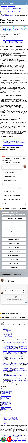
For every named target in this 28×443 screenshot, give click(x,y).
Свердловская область (6, 392)
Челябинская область (6, 396)
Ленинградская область (6, 389)
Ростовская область (5, 393)
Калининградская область (7, 410)
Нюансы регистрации (8, 333)
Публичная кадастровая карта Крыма (11, 373)
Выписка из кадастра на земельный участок (13, 360)
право (10, 29)
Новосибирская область (6, 409)
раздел (22, 29)
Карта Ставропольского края (10, 38)
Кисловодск (17, 28)
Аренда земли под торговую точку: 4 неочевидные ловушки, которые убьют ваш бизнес (14, 343)
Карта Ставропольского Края (10, 41)
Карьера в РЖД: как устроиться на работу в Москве (15, 356)
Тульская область (5, 400)
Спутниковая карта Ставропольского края (13, 40)
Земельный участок (7, 331)
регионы (2, 30)
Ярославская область (6, 394)
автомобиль (10, 26)
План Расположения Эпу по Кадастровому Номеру (15, 378)
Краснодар (16, 436)
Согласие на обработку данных (10, 417)
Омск (24, 435)
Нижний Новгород (17, 435)
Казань (10, 435)
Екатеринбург (5, 435)
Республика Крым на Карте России (11, 143)
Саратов (14, 441)
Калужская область (5, 398)
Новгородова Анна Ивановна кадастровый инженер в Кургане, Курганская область (15, 364)
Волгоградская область (6, 411)
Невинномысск (3, 29)
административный (19, 26)
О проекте (5, 423)
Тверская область (5, 408)
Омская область (4, 397)
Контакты (5, 422)
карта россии (10, 28)
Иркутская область (5, 404)
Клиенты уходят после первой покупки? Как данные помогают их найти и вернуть (15, 351)
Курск (23, 28)
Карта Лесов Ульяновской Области (11, 141)
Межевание (5, 329)
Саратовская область (6, 405)
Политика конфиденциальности (10, 419)
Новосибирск (23, 434)
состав (7, 30)
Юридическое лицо (7, 334)
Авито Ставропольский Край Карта (11, 138)
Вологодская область (6, 407)
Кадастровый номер (7, 328)
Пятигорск (16, 29)
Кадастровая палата (7, 336)
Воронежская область (6, 403)
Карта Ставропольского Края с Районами (12, 140)
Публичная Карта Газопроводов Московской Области (15, 380)
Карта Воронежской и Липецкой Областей (13, 145)
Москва (8, 434)
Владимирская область (6, 399)
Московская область (6, 388)
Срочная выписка (7, 9)
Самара (11, 436)
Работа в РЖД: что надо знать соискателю (12, 358)
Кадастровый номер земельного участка (12, 8)
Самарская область (5, 402)
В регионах (3, 434)
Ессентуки (2, 28)
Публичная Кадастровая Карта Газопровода (13, 375)
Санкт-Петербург (15, 434)
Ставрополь (13, 30)
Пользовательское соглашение (10, 418)
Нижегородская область (6, 391)
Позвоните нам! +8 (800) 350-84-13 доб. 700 (10, 11)
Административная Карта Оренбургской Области (14, 142)
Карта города (6, 335)
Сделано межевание (7, 330)
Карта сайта (5, 420)
